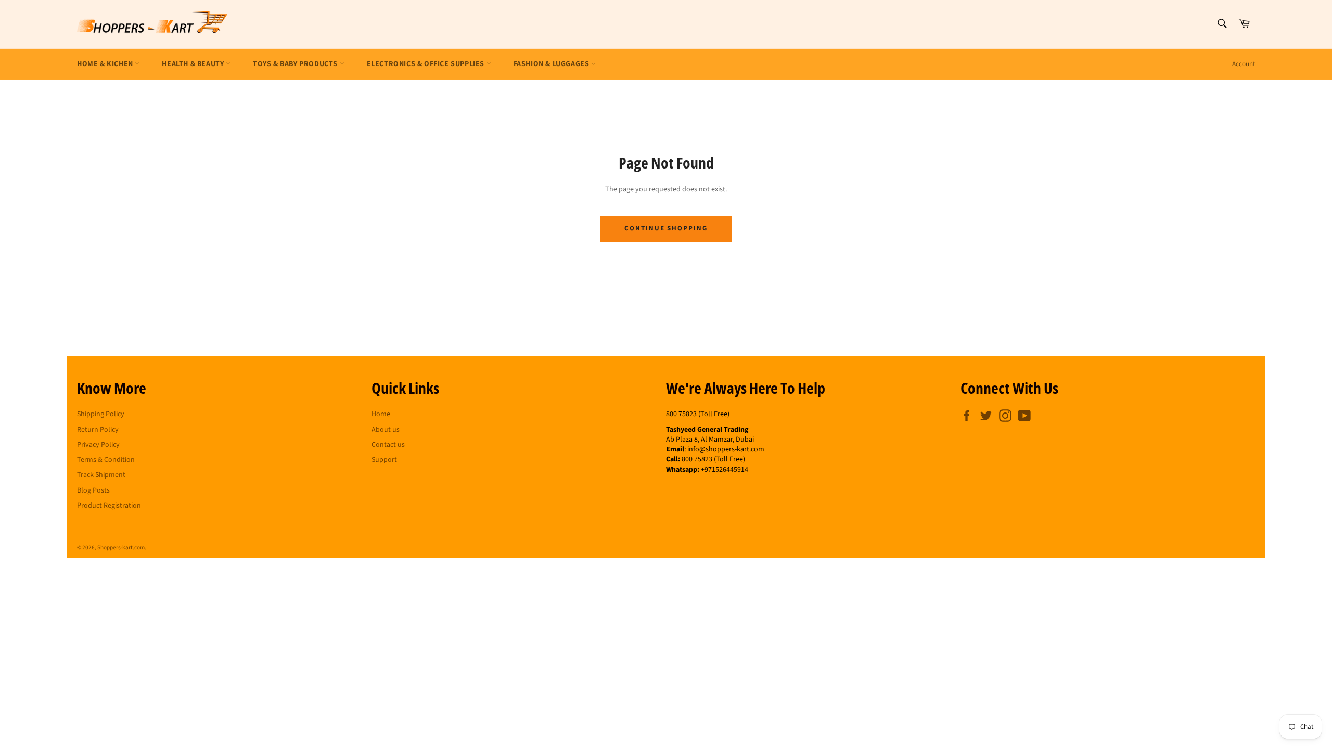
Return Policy (98, 429)
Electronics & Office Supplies (426, 64)
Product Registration (109, 505)
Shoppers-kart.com (121, 547)
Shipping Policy (100, 414)
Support (384, 460)
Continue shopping (666, 228)
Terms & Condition (106, 460)
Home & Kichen (106, 64)
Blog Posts (93, 490)
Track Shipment (101, 475)
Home (381, 414)
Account (1243, 64)
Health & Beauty (194, 64)
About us (386, 429)
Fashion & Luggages (552, 64)
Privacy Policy (98, 445)
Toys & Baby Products (296, 64)
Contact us (388, 445)
